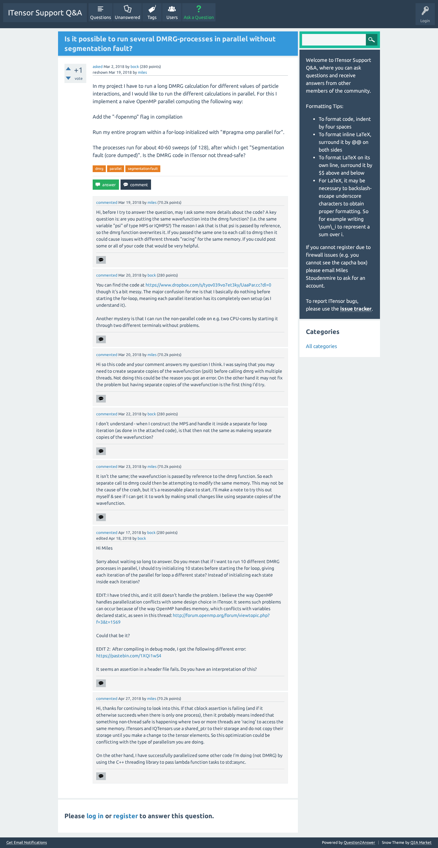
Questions (100, 17)
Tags (151, 17)
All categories (321, 346)
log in (95, 815)
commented (106, 202)
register (125, 815)
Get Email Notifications (26, 842)
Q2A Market (421, 842)
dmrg (99, 168)
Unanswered (127, 17)
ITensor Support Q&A (45, 12)
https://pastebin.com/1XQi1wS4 (128, 655)
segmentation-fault (143, 168)
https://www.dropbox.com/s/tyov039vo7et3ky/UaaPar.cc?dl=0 (208, 284)
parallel (116, 168)
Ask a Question (199, 17)
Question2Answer (359, 842)
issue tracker (356, 309)
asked (98, 66)
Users (172, 17)
